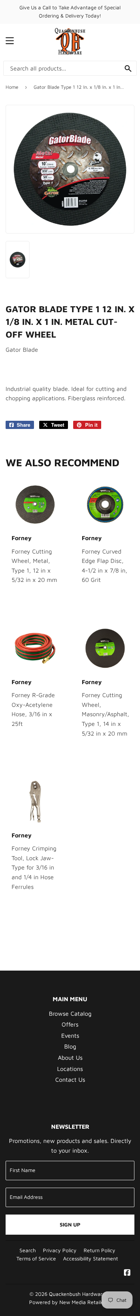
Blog (70, 1046)
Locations (70, 1068)
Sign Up (70, 1224)
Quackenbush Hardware (77, 1294)
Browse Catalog (70, 1013)
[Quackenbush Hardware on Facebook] (127, 1273)
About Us (70, 1057)
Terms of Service (36, 1259)
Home (12, 87)
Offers (70, 1024)
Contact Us (70, 1079)
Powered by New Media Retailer (67, 1302)
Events (70, 1035)
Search (27, 1250)
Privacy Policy (60, 1250)
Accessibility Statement (90, 1259)
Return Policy (99, 1250)
